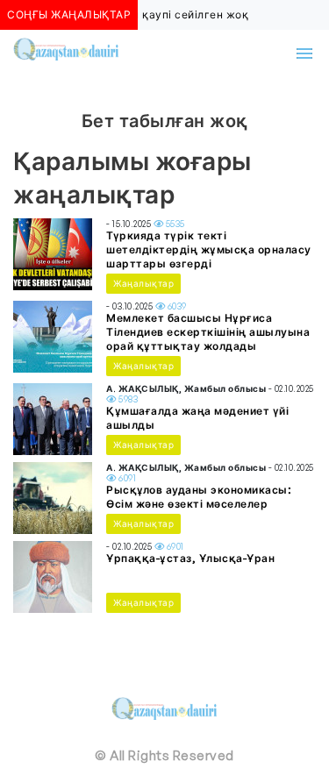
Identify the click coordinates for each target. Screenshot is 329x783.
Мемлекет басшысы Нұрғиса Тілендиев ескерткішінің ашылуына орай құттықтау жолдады (208, 331)
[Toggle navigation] (304, 53)
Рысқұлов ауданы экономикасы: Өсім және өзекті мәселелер (198, 496)
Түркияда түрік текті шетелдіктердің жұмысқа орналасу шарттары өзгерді (208, 249)
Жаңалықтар (143, 283)
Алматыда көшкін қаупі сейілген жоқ (144, 14)
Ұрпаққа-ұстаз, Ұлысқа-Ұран (190, 558)
